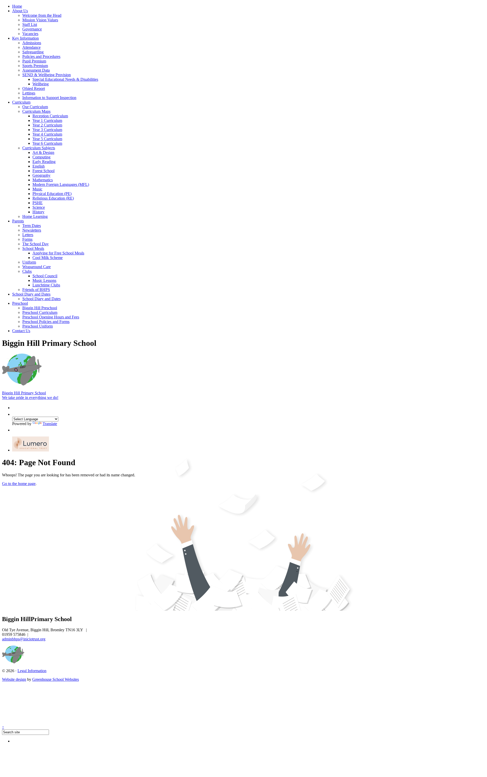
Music (37, 189)
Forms (27, 239)
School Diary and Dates (31, 294)
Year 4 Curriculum (47, 134)
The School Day (35, 244)
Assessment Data (36, 70)
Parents (18, 221)
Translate (50, 424)
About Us (20, 11)
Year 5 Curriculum (47, 139)
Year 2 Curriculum (47, 125)
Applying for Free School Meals (58, 253)
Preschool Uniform (37, 326)
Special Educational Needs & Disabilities (65, 79)
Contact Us (21, 331)
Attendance (31, 47)
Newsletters (31, 230)
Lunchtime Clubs (46, 285)
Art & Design (43, 152)
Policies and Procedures (41, 56)
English (38, 166)
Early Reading (44, 161)
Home (17, 6)
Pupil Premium (34, 61)
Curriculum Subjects (38, 148)
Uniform (29, 262)
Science (38, 207)
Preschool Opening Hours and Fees (50, 317)
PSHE (37, 203)
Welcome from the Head (41, 15)
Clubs (27, 271)
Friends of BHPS (36, 289)
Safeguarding (33, 52)
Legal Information (32, 671)
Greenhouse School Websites (55, 679)
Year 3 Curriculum (47, 129)
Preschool (20, 303)
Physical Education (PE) (52, 193)
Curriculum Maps (36, 111)
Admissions (31, 43)
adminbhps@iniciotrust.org (23, 639)
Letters (27, 235)
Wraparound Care (36, 267)
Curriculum (21, 102)
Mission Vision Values (40, 20)
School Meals (33, 248)
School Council (44, 276)
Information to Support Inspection (49, 97)
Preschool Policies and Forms (45, 321)
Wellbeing (40, 84)
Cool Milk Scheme (47, 257)
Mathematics (42, 180)
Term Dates (31, 225)
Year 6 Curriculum (47, 143)
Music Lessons (44, 280)
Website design (14, 679)
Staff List (29, 24)
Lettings (28, 93)
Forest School (43, 171)
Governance (32, 29)
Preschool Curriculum (39, 312)
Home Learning (35, 216)
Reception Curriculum (50, 116)
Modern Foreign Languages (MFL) (60, 184)
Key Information (25, 38)
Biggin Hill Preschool (39, 308)
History (38, 212)
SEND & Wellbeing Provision (46, 75)
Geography (41, 175)
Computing (41, 157)
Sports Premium (35, 65)
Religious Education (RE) (53, 198)
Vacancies (30, 33)
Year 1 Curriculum (47, 120)
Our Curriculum (35, 107)
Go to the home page (19, 483)
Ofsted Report (33, 88)
